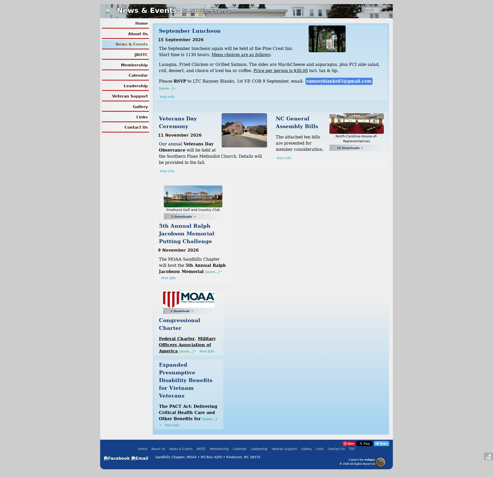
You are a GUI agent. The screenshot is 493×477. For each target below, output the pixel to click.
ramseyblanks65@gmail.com (339, 81)
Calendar (138, 75)
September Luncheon (190, 31)
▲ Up (488, 456)
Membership (134, 65)
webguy (369, 459)
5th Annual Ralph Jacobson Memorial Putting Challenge (186, 233)
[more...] (166, 88)
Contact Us (136, 127)
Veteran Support (130, 96)
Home (141, 23)
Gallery (140, 106)
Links (142, 117)
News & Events (132, 44)
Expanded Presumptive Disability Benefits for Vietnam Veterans (185, 380)
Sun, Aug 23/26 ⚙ (373, 6)
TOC (352, 449)
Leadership (136, 86)
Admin (360, 467)
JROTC (141, 54)
